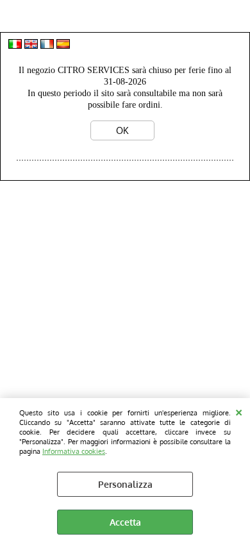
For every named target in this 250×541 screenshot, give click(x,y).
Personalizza (125, 484)
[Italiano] (15, 45)
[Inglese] (31, 45)
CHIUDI (239, 410)
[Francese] (47, 45)
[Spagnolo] (63, 45)
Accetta (125, 522)
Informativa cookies (73, 451)
